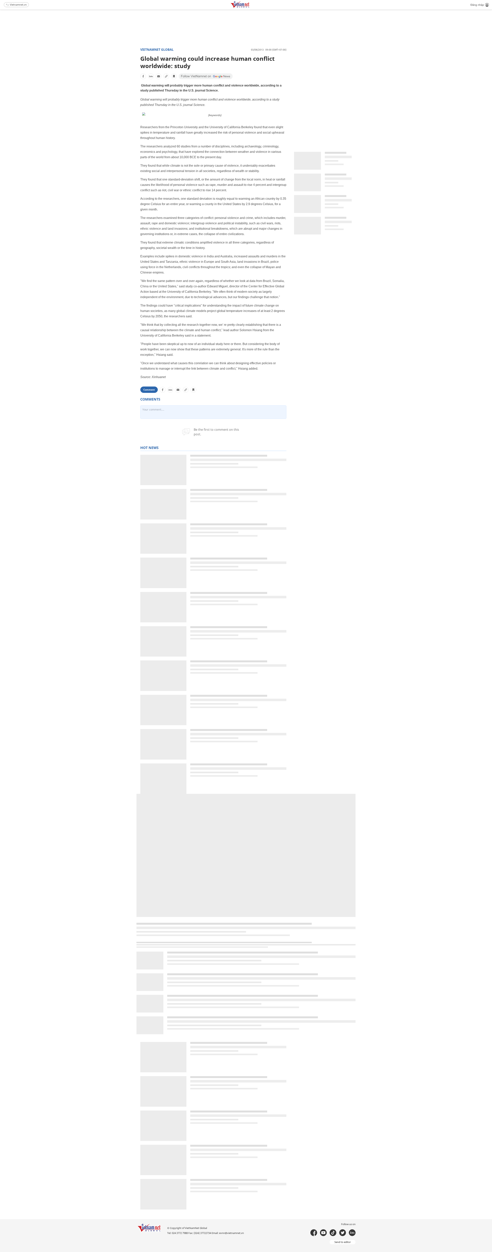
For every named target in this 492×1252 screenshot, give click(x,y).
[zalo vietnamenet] (352, 1232)
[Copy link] (166, 76)
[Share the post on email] (158, 76)
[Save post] (174, 76)
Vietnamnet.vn (18, 4)
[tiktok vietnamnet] (333, 1232)
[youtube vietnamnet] (323, 1232)
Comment (149, 389)
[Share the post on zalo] (151, 76)
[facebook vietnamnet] (313, 1232)
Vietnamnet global (157, 49)
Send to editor (342, 1242)
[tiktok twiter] (342, 1232)
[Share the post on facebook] (143, 76)
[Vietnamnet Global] (249, 7)
